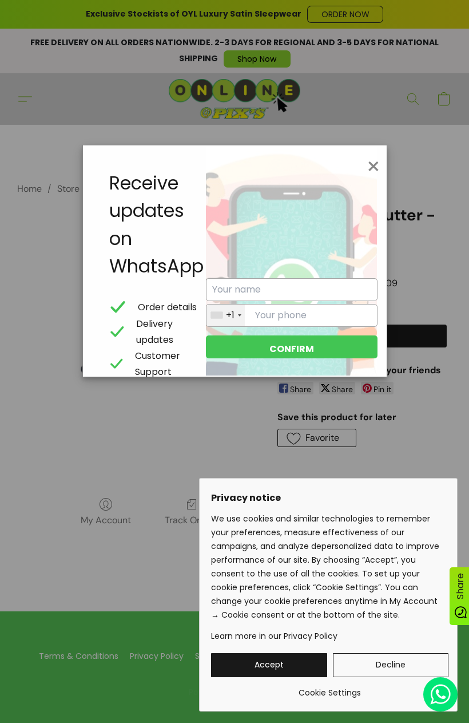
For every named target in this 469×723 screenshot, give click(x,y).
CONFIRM (291, 348)
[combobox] (225, 315)
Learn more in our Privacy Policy (274, 636)
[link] (329, 688)
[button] (269, 665)
